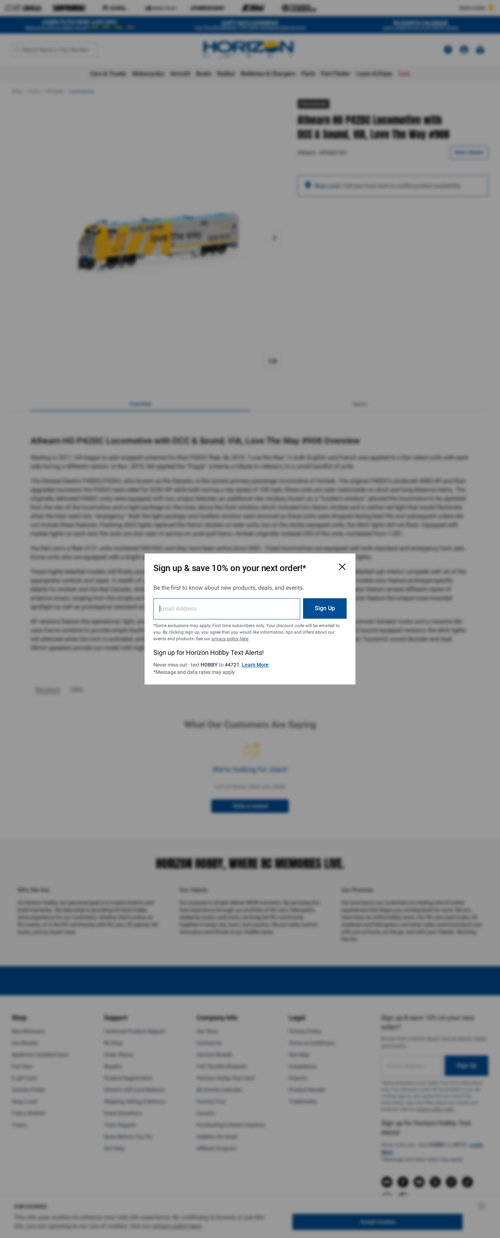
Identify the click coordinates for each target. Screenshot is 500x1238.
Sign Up (325, 608)
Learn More (255, 665)
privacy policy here (230, 638)
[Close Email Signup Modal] (342, 566)
